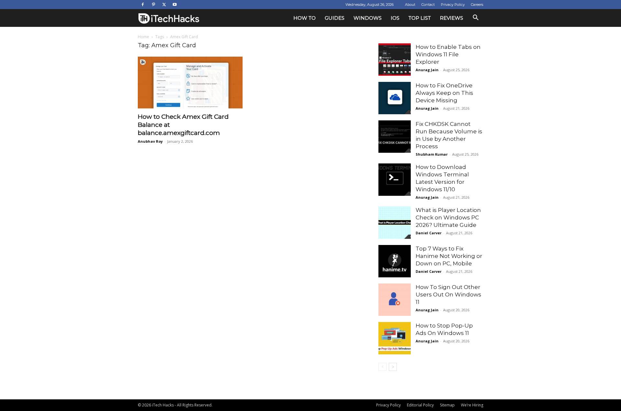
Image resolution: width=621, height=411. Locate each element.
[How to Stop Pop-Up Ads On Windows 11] (394, 338)
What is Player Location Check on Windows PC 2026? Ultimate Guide (448, 217)
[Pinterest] (153, 4)
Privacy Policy (453, 4)
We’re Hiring (472, 405)
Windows (368, 18)
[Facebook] (142, 4)
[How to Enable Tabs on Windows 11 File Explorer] (394, 59)
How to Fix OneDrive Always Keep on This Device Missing (444, 93)
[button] (475, 18)
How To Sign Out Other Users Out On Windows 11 (448, 294)
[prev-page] (382, 367)
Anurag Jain (427, 69)
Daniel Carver (428, 232)
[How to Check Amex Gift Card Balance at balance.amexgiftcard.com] (190, 82)
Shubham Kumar (432, 154)
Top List (420, 18)
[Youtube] (175, 4)
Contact (428, 4)
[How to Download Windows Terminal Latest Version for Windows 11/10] (394, 179)
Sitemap (447, 405)
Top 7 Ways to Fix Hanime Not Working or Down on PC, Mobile (449, 256)
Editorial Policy (420, 405)
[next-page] (393, 367)
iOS (395, 18)
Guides (334, 18)
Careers (477, 4)
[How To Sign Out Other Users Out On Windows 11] (394, 299)
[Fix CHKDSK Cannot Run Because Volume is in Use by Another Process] (394, 136)
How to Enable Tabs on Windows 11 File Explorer (448, 54)
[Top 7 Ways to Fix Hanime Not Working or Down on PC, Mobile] (394, 261)
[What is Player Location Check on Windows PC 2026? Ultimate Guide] (394, 222)
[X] (164, 4)
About (410, 4)
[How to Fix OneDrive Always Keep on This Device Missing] (394, 98)
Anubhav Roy (150, 141)
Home (143, 36)
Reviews (451, 18)
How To (304, 18)
